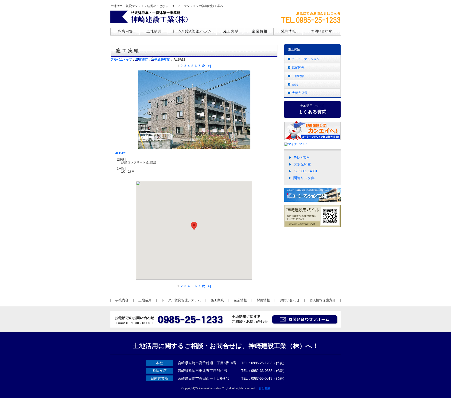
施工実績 (217, 300)
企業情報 (240, 300)
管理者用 (264, 388)
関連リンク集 (304, 178)
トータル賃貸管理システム (181, 300)
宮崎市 (143, 59)
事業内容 (121, 300)
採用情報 (263, 300)
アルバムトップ (121, 59)
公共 (295, 84)
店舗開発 (298, 67)
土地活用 (145, 300)
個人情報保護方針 (322, 300)
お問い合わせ (289, 300)
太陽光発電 (299, 93)
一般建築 (298, 76)
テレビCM (301, 157)
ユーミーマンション (305, 59)
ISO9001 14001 (305, 171)
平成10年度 (162, 59)
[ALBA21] (194, 108)
